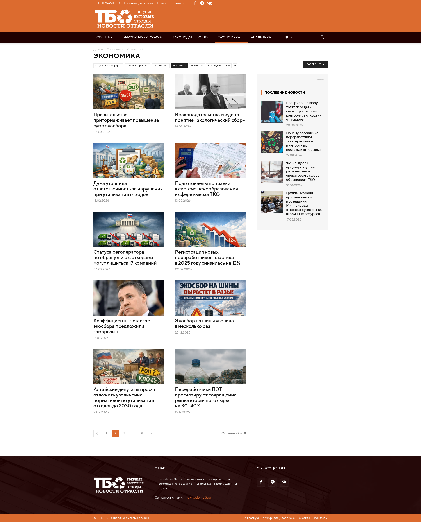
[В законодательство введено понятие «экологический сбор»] (210, 91)
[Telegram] (202, 3)
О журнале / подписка (138, 3)
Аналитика (261, 37)
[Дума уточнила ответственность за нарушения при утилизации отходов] (128, 160)
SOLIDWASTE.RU (108, 3)
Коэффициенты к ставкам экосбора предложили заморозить (121, 326)
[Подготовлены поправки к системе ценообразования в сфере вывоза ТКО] (210, 160)
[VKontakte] (209, 3)
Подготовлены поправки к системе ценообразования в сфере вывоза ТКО (206, 189)
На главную (251, 518)
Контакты (178, 3)
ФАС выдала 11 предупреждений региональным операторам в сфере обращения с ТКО (302, 171)
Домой (98, 49)
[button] (322, 37)
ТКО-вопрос (160, 65)
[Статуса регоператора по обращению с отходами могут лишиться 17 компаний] (128, 229)
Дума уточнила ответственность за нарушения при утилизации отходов (128, 189)
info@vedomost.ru (197, 497)
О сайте (162, 3)
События (104, 37)
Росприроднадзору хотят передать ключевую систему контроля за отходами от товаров (303, 111)
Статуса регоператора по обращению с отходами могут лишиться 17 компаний (125, 258)
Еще (285, 37)
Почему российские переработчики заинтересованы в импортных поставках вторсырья (303, 141)
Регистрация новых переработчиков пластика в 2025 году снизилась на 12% (207, 258)
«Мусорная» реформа (142, 37)
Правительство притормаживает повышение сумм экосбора (126, 120)
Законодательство (190, 37)
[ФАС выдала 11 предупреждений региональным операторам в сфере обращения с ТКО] (272, 172)
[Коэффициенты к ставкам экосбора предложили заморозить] (128, 298)
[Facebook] (195, 3)
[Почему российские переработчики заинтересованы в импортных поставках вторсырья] (272, 142)
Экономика (229, 37)
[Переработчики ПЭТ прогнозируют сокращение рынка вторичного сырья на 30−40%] (210, 366)
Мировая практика (137, 65)
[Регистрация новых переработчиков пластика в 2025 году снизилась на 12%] (210, 229)
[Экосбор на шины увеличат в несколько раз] (210, 298)
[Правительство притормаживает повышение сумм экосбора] (128, 91)
